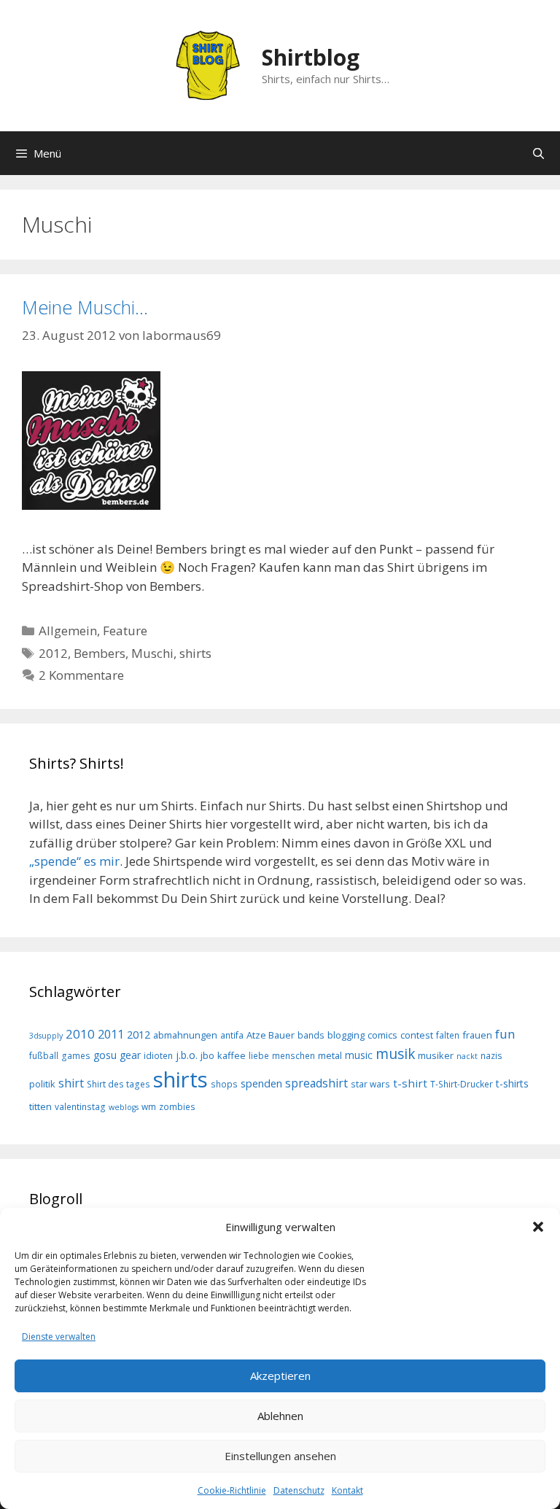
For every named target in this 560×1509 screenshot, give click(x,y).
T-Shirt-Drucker (461, 1084)
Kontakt (347, 1490)
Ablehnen (280, 1415)
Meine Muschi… (85, 307)
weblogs (124, 1107)
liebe (259, 1055)
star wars (370, 1084)
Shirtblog (310, 57)
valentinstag (80, 1106)
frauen (477, 1034)
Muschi (152, 653)
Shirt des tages (118, 1084)
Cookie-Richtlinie (232, 1490)
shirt (71, 1083)
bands (311, 1035)
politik (42, 1083)
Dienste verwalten (59, 1336)
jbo (207, 1055)
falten (447, 1035)
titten (40, 1106)
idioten (158, 1055)
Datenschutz (298, 1490)
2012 (53, 653)
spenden (261, 1083)
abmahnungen (185, 1034)
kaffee (231, 1055)
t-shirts (512, 1083)
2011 (111, 1034)
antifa (232, 1035)
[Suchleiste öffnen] (538, 153)
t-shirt (410, 1083)
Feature (125, 630)
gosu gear (117, 1055)
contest (416, 1034)
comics (382, 1034)
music (359, 1055)
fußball (43, 1055)
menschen (293, 1055)
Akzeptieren (280, 1375)
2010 (80, 1033)
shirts (195, 653)
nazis (491, 1055)
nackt (467, 1056)
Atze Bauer (270, 1034)
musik (395, 1053)
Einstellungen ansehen (280, 1455)
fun (505, 1033)
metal (330, 1055)
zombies (177, 1106)
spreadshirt (316, 1083)
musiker (436, 1055)
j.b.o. (187, 1055)
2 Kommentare (81, 675)
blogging (346, 1034)
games (75, 1055)
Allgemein (68, 630)
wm (148, 1106)
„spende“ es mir (74, 861)
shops (224, 1084)
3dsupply (46, 1036)
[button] (538, 1226)
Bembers (99, 653)
